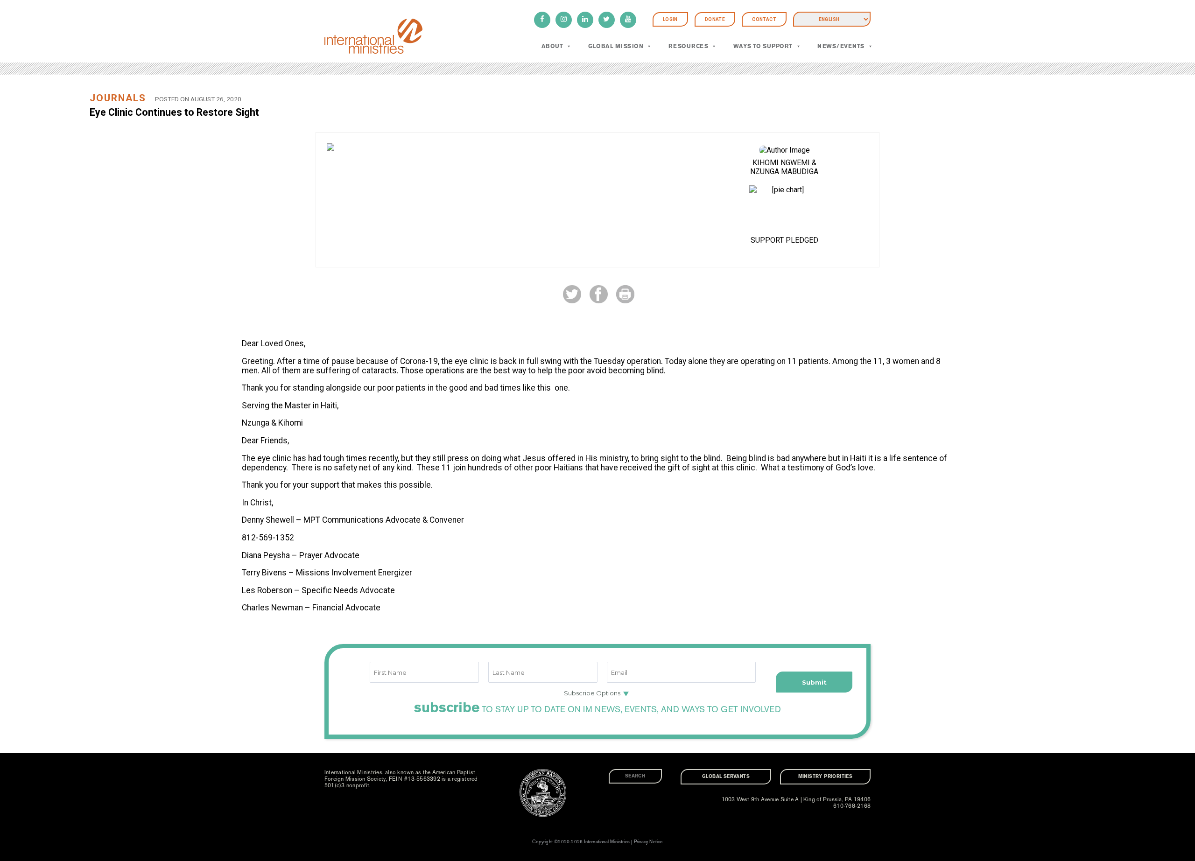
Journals (118, 98)
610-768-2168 (852, 806)
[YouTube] (628, 20)
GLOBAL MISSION (616, 46)
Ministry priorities (825, 776)
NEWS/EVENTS (840, 46)
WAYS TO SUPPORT (763, 46)
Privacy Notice (648, 842)
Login (670, 19)
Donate (715, 19)
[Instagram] (563, 20)
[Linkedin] (585, 20)
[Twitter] (606, 20)
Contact (764, 19)
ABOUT (552, 46)
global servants (726, 776)
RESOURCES (688, 46)
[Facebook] (542, 20)
